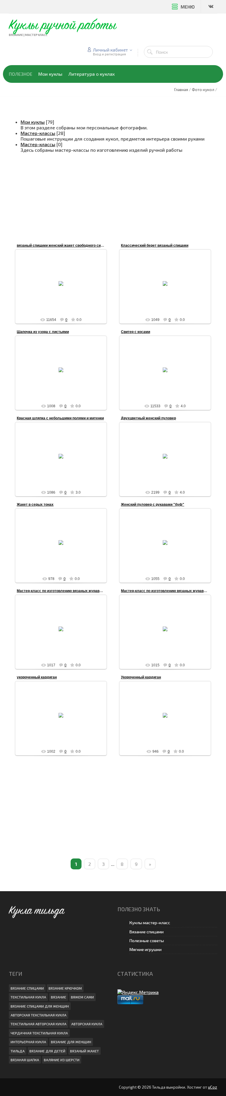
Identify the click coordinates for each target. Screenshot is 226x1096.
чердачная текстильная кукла (39, 1033)
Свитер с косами (135, 332)
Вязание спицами (146, 931)
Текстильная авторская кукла (39, 1024)
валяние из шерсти (61, 1060)
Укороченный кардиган (141, 677)
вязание (58, 997)
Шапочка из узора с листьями (43, 332)
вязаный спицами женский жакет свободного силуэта (64, 245)
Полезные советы (146, 940)
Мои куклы (33, 122)
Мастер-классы (38, 133)
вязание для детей (47, 1051)
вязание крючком (65, 988)
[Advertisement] (113, 199)
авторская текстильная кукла (39, 1015)
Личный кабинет (110, 49)
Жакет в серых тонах (35, 504)
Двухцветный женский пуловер (148, 418)
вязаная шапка (25, 1060)
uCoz (212, 1087)
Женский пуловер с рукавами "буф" (152, 504)
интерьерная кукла (28, 1042)
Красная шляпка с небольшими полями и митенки (60, 418)
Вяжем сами (82, 997)
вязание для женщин (71, 1042)
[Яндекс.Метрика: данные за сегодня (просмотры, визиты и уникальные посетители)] (138, 992)
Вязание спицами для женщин (40, 1006)
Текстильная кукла (28, 997)
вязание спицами (27, 988)
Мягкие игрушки (145, 949)
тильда (18, 1051)
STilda (64, 290)
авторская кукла (86, 1024)
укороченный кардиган (37, 677)
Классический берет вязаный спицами (154, 245)
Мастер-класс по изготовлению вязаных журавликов (63, 591)
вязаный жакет (84, 1051)
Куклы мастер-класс (149, 922)
